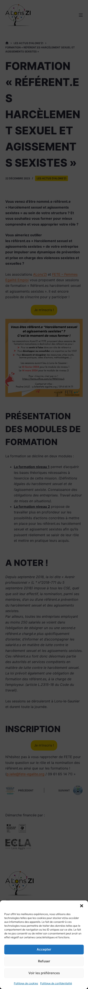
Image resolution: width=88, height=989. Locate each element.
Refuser (44, 961)
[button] (81, 906)
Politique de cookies (26, 983)
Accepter (44, 949)
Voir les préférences (44, 973)
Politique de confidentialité (56, 983)
